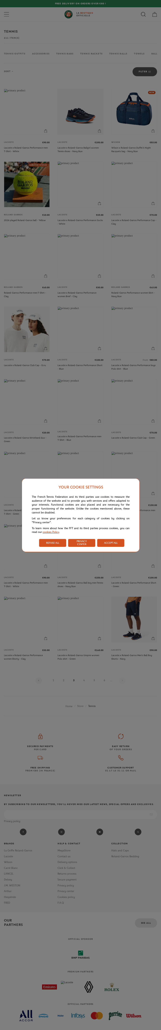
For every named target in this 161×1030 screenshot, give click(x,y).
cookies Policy (51, 532)
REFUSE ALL (52, 542)
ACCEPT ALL (111, 542)
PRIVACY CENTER (82, 543)
